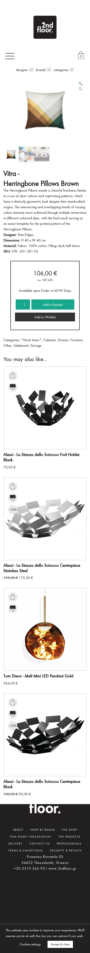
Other (7, 345)
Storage (36, 345)
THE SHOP (69, 829)
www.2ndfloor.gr (62, 868)
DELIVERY (16, 843)
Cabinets (49, 340)
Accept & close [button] (60, 944)
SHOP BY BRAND (42, 829)
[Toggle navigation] (10, 56)
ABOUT (18, 829)
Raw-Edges (26, 234)
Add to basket (53, 304)
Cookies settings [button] (30, 944)
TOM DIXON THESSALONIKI (30, 836)
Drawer (63, 340)
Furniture (76, 340)
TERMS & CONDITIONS (25, 850)
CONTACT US (40, 843)
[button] (80, 83)
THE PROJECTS (69, 836)
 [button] (12, 375)
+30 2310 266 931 (30, 868)
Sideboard (21, 345)
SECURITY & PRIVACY (66, 850)
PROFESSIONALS (69, 843)
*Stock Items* (31, 340)
